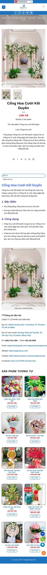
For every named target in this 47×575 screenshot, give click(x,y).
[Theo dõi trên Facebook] (15, 13)
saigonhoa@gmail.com (16, 346)
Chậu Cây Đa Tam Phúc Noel (12, 508)
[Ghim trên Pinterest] (29, 159)
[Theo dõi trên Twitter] (27, 13)
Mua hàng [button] (12, 406)
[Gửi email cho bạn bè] (25, 159)
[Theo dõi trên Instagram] (19, 13)
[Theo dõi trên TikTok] (23, 13)
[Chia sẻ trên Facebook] (17, 159)
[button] (3, 7)
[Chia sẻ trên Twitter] (21, 159)
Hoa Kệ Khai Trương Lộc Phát (12, 471)
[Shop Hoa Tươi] (23, 7)
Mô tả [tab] (5, 175)
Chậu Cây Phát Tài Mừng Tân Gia (35, 508)
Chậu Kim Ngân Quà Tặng (35, 400)
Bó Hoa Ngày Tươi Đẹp (35, 436)
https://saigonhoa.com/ (18, 351)
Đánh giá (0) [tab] (7, 179)
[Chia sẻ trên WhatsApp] (13, 159)
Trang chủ (6, 18)
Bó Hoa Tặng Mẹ (12, 436)
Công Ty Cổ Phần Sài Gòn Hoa (23, 361)
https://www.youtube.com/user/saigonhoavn (27, 356)
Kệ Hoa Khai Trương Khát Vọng (35, 471)
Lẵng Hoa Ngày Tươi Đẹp (12, 400)
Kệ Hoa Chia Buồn (12, 545)
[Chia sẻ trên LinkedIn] (33, 159)
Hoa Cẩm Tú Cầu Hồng (35, 545)
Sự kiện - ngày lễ (19, 18)
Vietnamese (22, 2)
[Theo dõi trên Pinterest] (31, 13)
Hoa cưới (31, 18)
